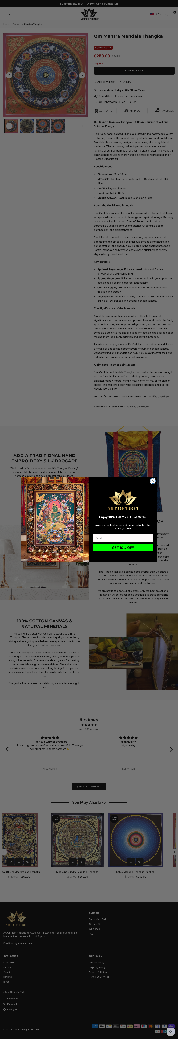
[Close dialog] (152, 481)
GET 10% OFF (123, 548)
